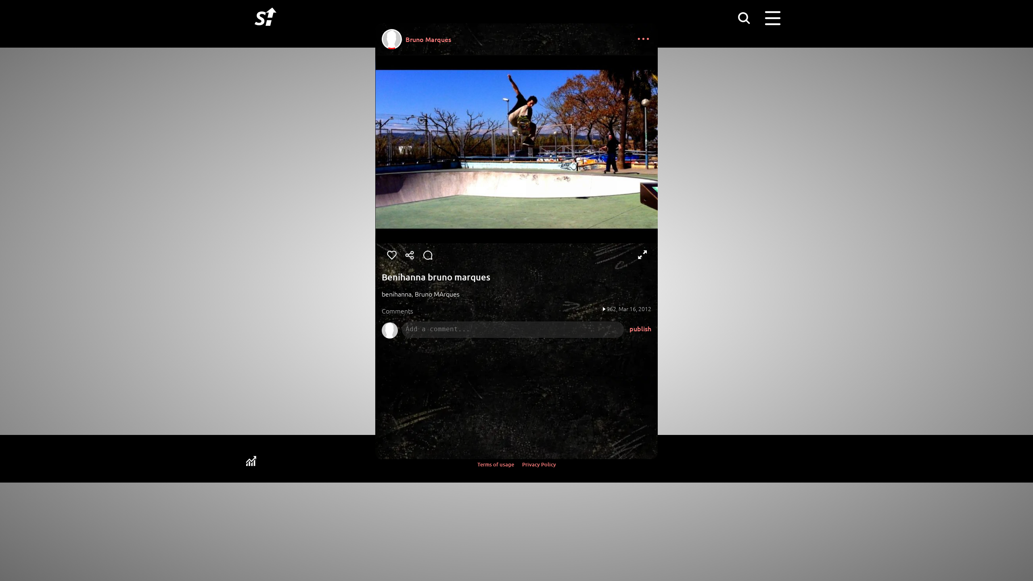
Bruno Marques (428, 39)
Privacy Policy (539, 464)
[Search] (743, 17)
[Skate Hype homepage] (265, 30)
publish (640, 328)
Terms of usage (495, 464)
